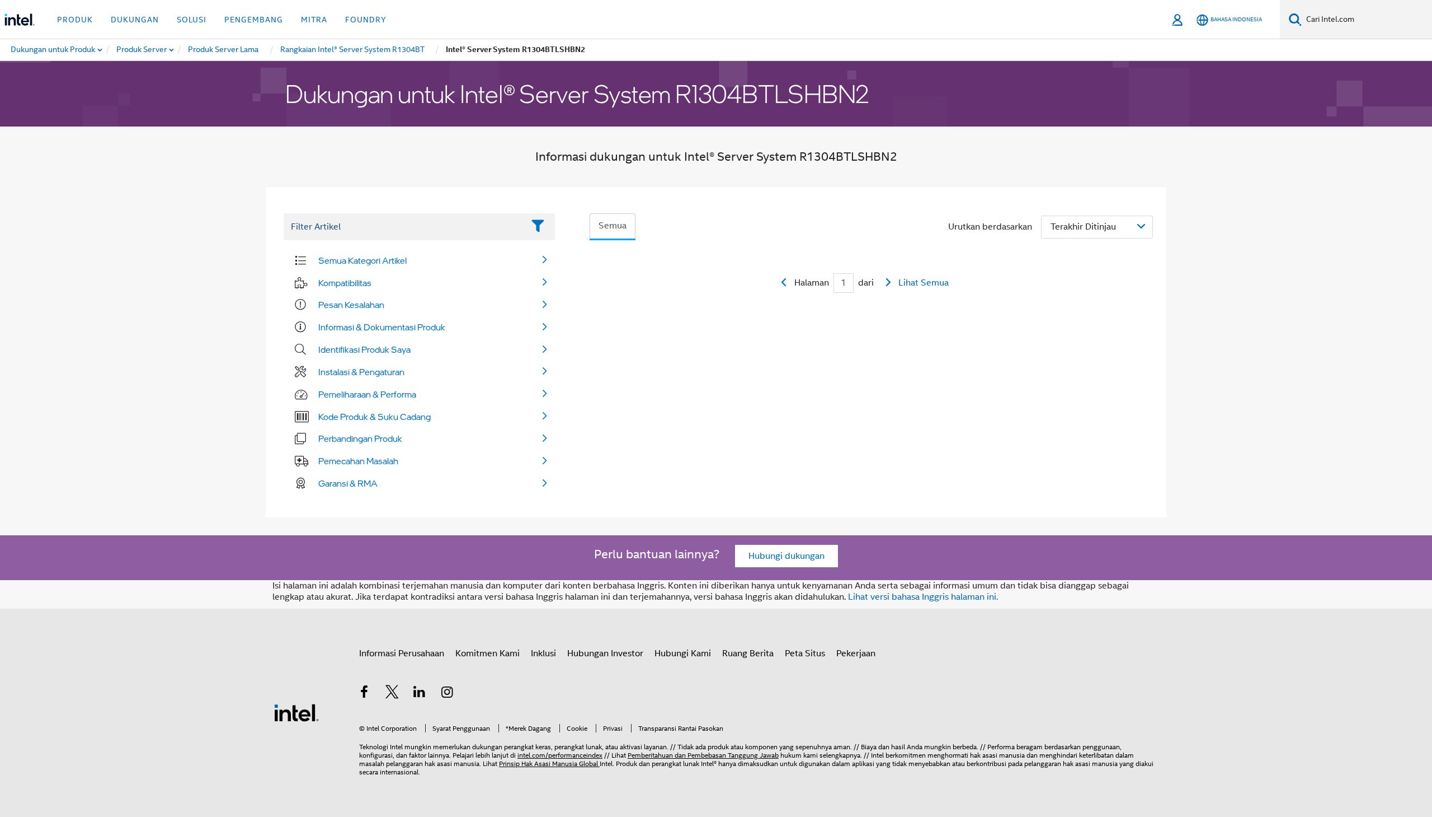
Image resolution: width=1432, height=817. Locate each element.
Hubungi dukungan (786, 556)
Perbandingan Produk (360, 438)
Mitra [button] (314, 20)
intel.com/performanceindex (559, 755)
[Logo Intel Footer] (296, 712)
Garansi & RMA (348, 483)
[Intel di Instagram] (447, 694)
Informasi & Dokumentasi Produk (381, 327)
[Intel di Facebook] (364, 694)
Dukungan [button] (135, 20)
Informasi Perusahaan (401, 653)
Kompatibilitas (344, 282)
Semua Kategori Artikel (362, 260)
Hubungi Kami (682, 653)
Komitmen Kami (487, 653)
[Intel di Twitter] (392, 694)
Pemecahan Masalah (358, 460)
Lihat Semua (923, 282)
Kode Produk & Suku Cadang (374, 416)
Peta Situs (805, 653)
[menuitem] (142, 50)
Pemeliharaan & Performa (367, 394)
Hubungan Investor (605, 653)
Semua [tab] (612, 225)
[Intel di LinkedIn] (419, 694)
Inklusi (543, 653)
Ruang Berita (748, 653)
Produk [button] (75, 20)
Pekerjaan (855, 653)
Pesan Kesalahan (351, 304)
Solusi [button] (191, 20)
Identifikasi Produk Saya (364, 349)
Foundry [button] (366, 20)
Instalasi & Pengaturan (361, 371)
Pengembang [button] (253, 20)
